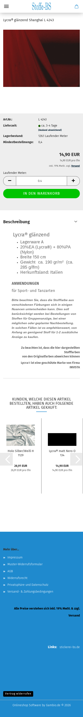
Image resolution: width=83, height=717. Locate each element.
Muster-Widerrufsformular (25, 564)
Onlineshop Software (27, 705)
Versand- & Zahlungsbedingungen (30, 591)
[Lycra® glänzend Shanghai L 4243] (41, 58)
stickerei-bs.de (70, 647)
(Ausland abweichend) (50, 130)
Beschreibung (16, 221)
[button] (9, 181)
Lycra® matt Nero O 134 (62, 452)
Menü (6, 6)
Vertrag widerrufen (18, 693)
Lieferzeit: (10, 125)
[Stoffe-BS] (41, 6)
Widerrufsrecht (17, 578)
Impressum (15, 557)
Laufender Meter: (14, 173)
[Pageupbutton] (71, 711)
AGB (10, 571)
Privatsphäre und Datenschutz (27, 585)
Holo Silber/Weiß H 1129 (21, 452)
